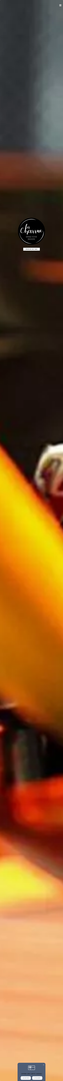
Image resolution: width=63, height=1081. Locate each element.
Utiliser (37, 1078)
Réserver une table (31, 249)
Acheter (26, 1078)
